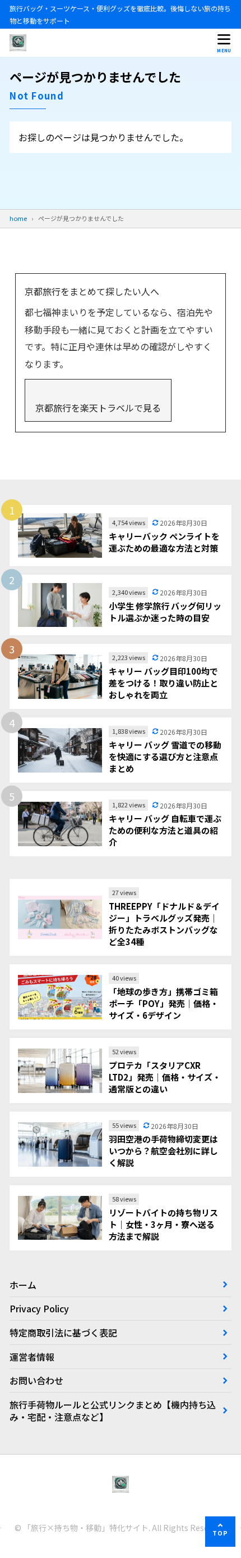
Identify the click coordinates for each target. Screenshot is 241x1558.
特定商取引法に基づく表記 (63, 1332)
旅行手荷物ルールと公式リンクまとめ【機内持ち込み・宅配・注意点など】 (113, 1411)
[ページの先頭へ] (220, 1531)
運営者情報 (32, 1356)
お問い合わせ (36, 1380)
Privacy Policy (39, 1308)
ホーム (23, 1284)
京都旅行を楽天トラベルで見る (98, 407)
